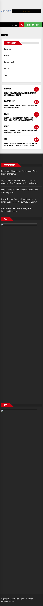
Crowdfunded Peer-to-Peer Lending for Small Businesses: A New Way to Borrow (21, 119)
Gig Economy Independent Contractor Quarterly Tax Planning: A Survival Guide (21, 144)
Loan (6, 68)
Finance (7, 49)
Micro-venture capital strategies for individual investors (20, 106)
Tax (5, 75)
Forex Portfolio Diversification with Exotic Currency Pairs (20, 131)
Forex (6, 55)
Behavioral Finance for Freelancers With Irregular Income (20, 94)
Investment (9, 62)
